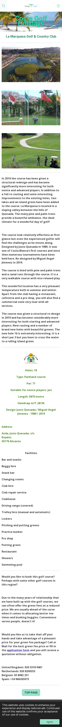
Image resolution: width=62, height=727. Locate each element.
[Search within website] (3, 5)
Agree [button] (49, 721)
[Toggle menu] (58, 5)
